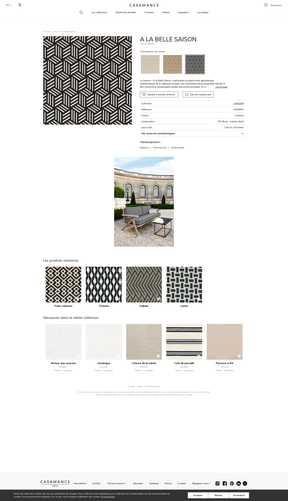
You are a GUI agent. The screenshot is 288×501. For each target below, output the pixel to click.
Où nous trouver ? (116, 483)
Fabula (144, 306)
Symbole (153, 483)
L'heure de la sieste (144, 363)
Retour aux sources (63, 363)
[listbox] (182, 64)
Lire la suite (222, 87)
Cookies (181, 483)
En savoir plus (108, 496)
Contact (96, 483)
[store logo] (144, 5)
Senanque (103, 363)
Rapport (144, 147)
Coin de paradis (184, 363)
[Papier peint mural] (245, 484)
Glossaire (138, 483)
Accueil (46, 31)
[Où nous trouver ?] (20, 5)
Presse (168, 483)
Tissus (55, 31)
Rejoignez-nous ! (201, 483)
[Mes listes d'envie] (266, 5)
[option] (150, 64)
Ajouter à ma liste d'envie (160, 94)
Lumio (184, 306)
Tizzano (104, 306)
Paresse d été (224, 363)
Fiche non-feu (159, 147)
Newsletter (80, 483)
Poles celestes (63, 306)
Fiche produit (177, 147)
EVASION (239, 103)
